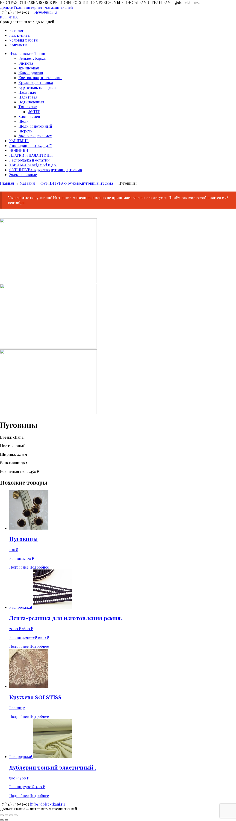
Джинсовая (28, 68)
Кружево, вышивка (35, 82)
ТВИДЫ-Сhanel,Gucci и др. (33, 164)
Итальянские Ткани (27, 53)
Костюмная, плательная (40, 77)
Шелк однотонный (35, 126)
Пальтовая (28, 97)
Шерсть (25, 131)
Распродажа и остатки (29, 160)
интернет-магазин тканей (36, 7)
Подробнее (19, 567)
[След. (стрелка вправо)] (6, 820)
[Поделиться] (6, 815)
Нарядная (27, 92)
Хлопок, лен (29, 116)
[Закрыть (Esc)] (2, 815)
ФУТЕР (34, 111)
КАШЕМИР (19, 140)
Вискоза (25, 63)
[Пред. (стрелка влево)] (2, 820)
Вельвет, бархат (32, 58)
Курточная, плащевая (37, 87)
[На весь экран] (11, 815)
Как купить (19, 35)
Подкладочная (31, 101)
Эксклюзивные (23, 174)
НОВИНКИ (18, 150)
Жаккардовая (30, 72)
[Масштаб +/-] (16, 815)
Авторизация (46, 12)
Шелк (23, 121)
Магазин (27, 183)
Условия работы (23, 40)
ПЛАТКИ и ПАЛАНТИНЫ (31, 155)
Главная (7, 183)
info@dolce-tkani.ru (47, 804)
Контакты (18, 44)
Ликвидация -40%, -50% (30, 145)
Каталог (16, 30)
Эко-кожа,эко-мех (35, 135)
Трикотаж (27, 106)
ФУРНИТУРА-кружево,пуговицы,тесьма (45, 169)
